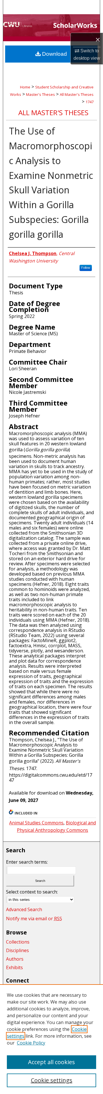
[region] (51, 1039)
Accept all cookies (51, 1062)
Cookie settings (51, 1080)
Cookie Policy (31, 1043)
